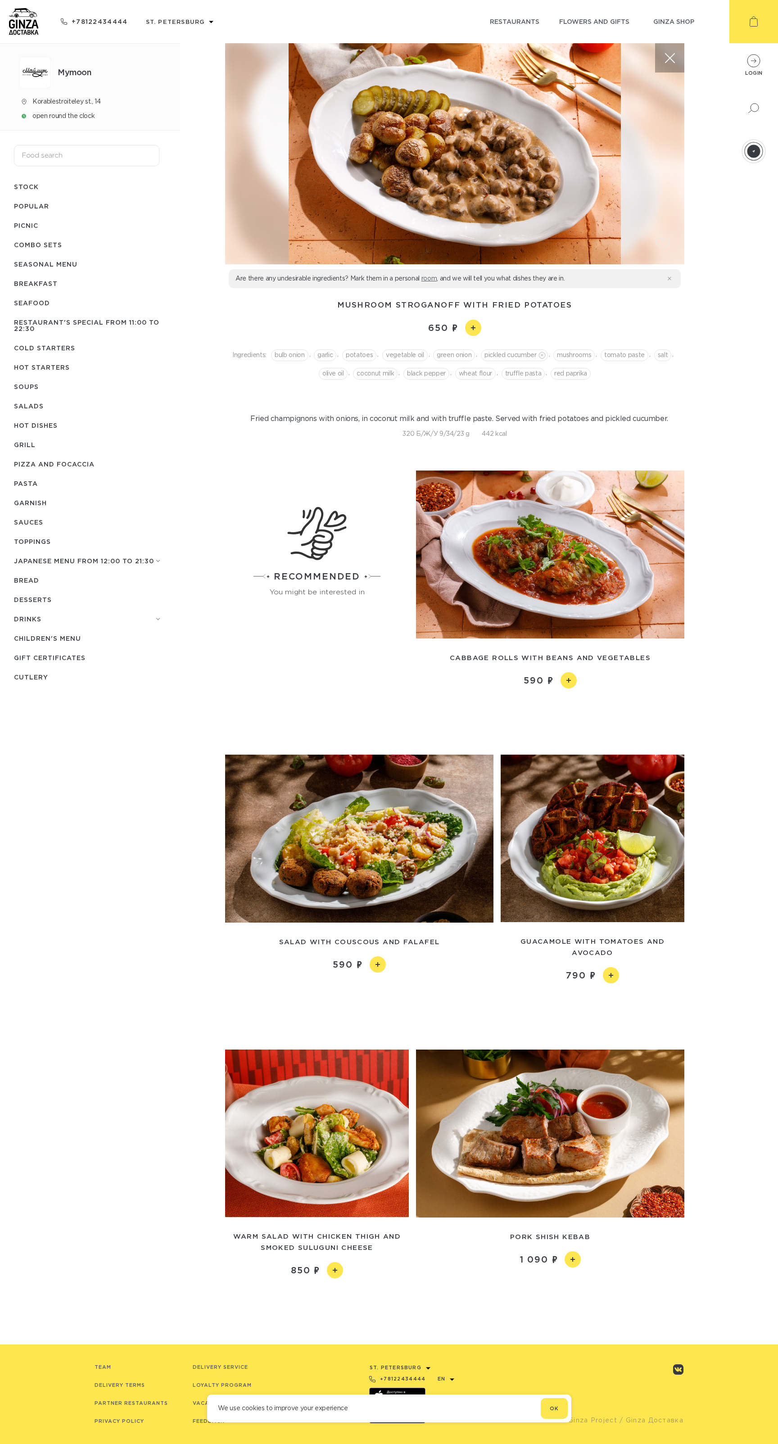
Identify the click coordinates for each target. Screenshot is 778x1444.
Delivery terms (120, 1385)
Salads (29, 406)
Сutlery (31, 677)
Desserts (33, 599)
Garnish (30, 502)
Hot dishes (36, 425)
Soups (26, 386)
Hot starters (42, 367)
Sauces (28, 522)
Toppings (32, 541)
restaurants (514, 21)
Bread (26, 580)
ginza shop (673, 21)
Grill (25, 444)
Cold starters (44, 347)
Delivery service (220, 1367)
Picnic (26, 225)
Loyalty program (222, 1385)
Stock (26, 186)
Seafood (32, 302)
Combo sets (38, 244)
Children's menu (47, 638)
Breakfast (36, 283)
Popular (31, 206)
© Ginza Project (588, 1420)
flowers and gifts (594, 21)
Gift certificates (50, 657)
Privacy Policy (119, 1421)
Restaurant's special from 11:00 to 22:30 (86, 325)
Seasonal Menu (45, 264)
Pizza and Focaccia (54, 464)
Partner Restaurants (131, 1403)
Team (103, 1367)
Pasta (26, 483)
